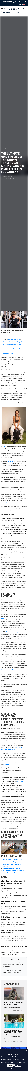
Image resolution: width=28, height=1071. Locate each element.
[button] (2, 9)
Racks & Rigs (6, 13)
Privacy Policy (15, 1062)
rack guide (6, 764)
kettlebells (20, 781)
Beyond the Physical (14, 339)
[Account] (24, 9)
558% (2, 619)
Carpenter (11, 461)
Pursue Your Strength (12, 632)
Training (9, 149)
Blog (2, 149)
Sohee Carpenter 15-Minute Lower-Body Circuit (14, 350)
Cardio (18, 13)
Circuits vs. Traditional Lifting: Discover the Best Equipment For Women (14, 343)
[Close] (26, 1050)
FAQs (15, 353)
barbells (3, 670)
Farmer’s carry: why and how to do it (13, 870)
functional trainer (15, 503)
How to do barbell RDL (8, 873)
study (5, 446)
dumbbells (4, 503)
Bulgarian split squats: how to (11, 868)
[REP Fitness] (14, 8)
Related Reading (8, 353)
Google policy (22, 1062)
